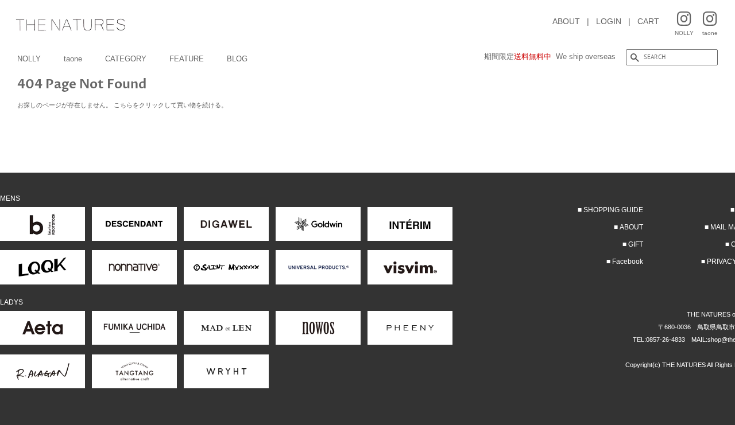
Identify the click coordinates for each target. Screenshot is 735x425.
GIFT (635, 244)
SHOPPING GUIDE (613, 210)
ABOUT (566, 21)
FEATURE (186, 58)
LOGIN (608, 21)
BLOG (237, 58)
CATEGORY (125, 58)
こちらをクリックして (145, 105)
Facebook (627, 262)
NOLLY (29, 58)
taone (73, 58)
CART (648, 21)
